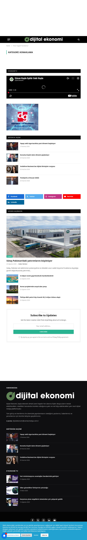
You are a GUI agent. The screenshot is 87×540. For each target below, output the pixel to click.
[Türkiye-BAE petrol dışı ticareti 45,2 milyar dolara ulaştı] (12, 300)
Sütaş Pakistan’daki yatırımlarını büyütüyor (29, 260)
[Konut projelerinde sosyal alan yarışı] (12, 289)
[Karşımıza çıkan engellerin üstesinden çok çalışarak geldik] (12, 502)
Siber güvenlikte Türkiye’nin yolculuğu (34, 488)
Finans (9, 256)
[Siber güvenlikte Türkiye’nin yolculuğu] (12, 490)
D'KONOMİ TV (12, 471)
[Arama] (78, 39)
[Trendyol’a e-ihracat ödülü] (12, 181)
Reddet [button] (36, 535)
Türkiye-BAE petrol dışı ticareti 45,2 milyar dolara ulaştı (40, 297)
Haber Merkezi (22, 264)
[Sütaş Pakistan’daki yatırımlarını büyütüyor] (43, 237)
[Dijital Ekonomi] (44, 39)
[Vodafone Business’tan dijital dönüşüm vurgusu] (12, 169)
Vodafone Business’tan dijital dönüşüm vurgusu (37, 166)
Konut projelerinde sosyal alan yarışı (33, 286)
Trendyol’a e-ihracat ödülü (29, 178)
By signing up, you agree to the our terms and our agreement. (45, 337)
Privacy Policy (57, 337)
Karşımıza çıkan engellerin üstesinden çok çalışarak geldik (41, 499)
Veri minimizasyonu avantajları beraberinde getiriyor (39, 476)
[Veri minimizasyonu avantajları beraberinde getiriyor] (12, 479)
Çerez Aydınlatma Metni (11, 535)
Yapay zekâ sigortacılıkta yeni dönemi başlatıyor (38, 143)
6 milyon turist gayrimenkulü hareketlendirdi (37, 276)
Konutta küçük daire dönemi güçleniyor (34, 155)
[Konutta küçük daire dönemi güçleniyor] (12, 158)
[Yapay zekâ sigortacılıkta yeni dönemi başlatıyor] (12, 146)
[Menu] (8, 39)
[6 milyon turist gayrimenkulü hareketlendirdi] (12, 279)
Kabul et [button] (44, 535)
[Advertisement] (43, 361)
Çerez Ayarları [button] (26, 535)
